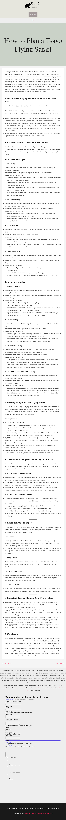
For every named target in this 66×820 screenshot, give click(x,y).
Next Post (60, 663)
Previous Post (7, 663)
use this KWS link (38, 688)
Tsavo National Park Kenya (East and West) (33, 9)
